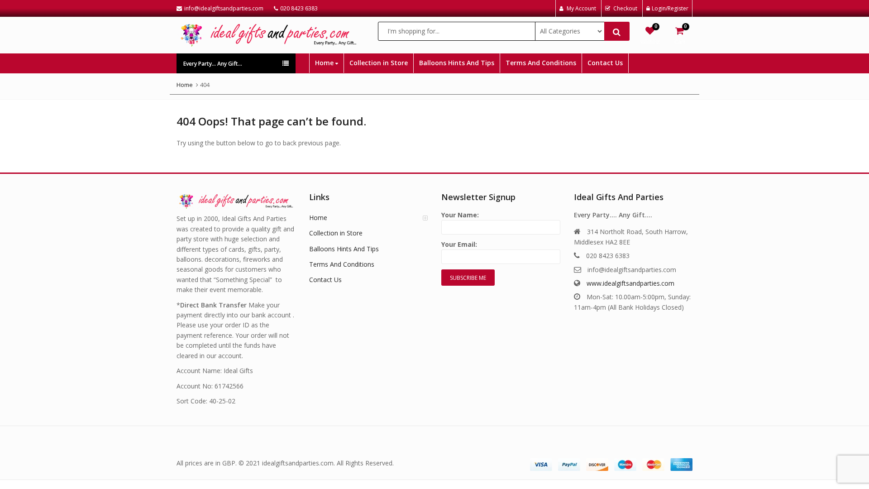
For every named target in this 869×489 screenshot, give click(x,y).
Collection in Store (378, 62)
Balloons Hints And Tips (456, 62)
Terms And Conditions (541, 62)
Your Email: (459, 244)
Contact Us (605, 62)
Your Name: (460, 215)
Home (325, 62)
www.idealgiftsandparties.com (630, 283)
